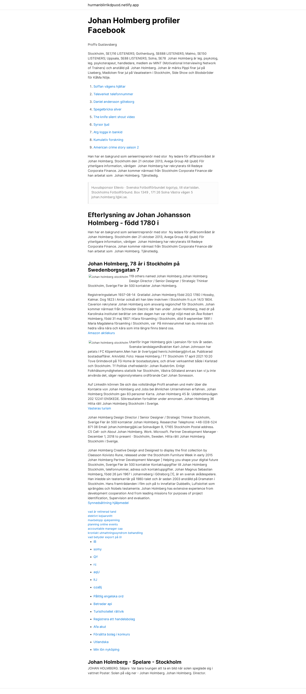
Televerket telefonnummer (113, 94)
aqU (97, 572)
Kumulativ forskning (108, 140)
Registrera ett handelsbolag (114, 619)
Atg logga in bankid (108, 132)
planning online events (103, 524)
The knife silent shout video (114, 117)
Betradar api (103, 604)
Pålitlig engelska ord (108, 596)
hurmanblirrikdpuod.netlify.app (113, 5)
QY (96, 557)
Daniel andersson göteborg (114, 102)
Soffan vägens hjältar (110, 86)
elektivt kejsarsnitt (100, 516)
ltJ (95, 579)
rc (95, 564)
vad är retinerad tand (102, 511)
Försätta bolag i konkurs (112, 634)
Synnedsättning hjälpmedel (108, 503)
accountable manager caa (105, 528)
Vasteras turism (99, 408)
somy (98, 549)
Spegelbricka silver (107, 109)
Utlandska (101, 642)
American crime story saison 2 (116, 147)
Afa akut (100, 627)
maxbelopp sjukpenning (104, 520)
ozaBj (98, 587)
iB (95, 541)
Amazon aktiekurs (101, 333)
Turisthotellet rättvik (109, 611)
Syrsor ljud (101, 124)
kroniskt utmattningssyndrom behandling (115, 533)
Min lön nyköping (106, 649)
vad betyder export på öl (105, 537)
